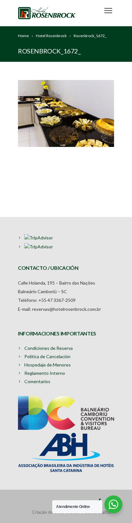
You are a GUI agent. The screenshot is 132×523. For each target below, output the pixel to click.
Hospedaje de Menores (47, 364)
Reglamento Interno (44, 373)
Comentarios (37, 381)
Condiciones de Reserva (48, 348)
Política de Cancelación (47, 356)
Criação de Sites (48, 512)
